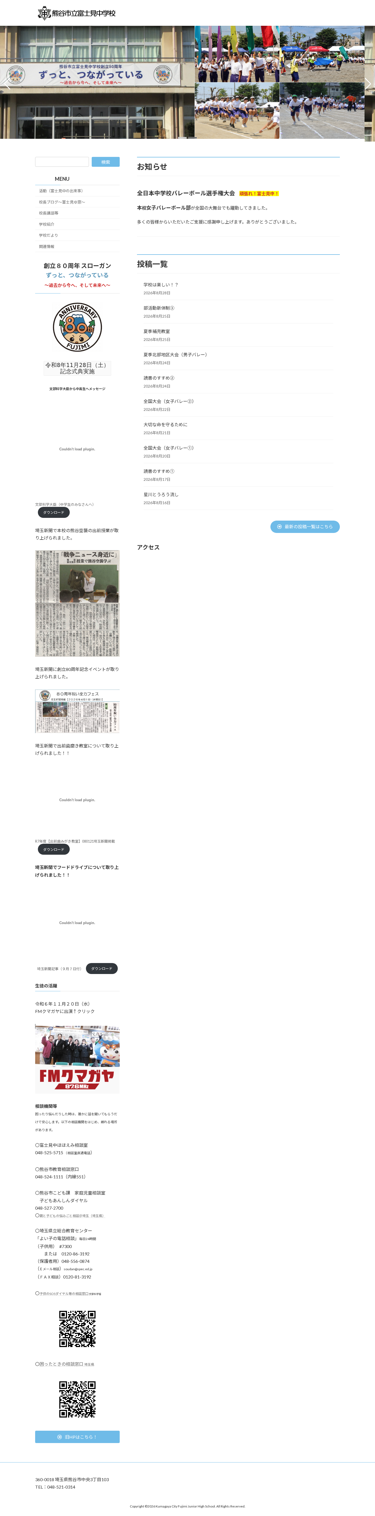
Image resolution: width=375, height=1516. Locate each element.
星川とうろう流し (161, 494)
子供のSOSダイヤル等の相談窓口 (64, 1294)
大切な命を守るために (166, 424)
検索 (105, 162)
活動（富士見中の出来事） (62, 190)
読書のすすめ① (159, 471)
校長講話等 (48, 213)
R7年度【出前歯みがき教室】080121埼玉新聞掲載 (75, 841)
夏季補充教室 (157, 331)
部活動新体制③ (159, 307)
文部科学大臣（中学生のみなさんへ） (65, 504)
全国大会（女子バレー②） (170, 401)
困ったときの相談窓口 (67, 1364)
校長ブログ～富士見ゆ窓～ (62, 202)
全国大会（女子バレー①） (170, 447)
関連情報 (46, 246)
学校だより (48, 235)
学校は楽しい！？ (161, 284)
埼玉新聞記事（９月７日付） (60, 968)
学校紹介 (46, 224)
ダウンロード (54, 512)
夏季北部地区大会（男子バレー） (176, 354)
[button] (182, 138)
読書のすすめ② (159, 377)
